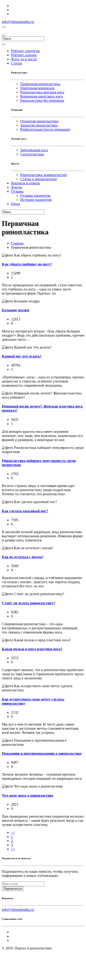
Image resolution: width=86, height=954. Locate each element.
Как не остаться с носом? (23, 557)
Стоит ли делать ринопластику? (28, 603)
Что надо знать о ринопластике (27, 795)
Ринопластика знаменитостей (43, 175)
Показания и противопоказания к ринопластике (42, 753)
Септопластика (32, 154)
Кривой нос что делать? (22, 356)
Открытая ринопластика (39, 121)
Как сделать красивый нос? (25, 511)
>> (13, 849)
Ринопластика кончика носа (42, 92)
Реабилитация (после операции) (45, 129)
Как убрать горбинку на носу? (27, 264)
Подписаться (13, 888)
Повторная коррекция (37, 88)
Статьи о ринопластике (38, 179)
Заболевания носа (34, 150)
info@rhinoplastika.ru (18, 22)
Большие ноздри (15, 310)
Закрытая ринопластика (39, 125)
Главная (17, 243)
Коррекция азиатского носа (41, 96)
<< (13, 832)
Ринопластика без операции (42, 100)
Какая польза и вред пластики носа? (32, 649)
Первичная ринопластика (40, 84)
